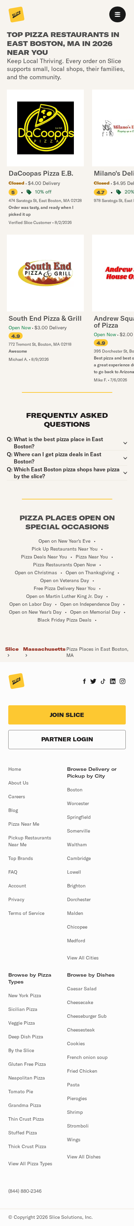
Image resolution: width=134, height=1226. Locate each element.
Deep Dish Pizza (25, 1037)
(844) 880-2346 (25, 1191)
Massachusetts (44, 649)
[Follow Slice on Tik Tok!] (103, 682)
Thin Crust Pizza (26, 1119)
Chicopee (77, 927)
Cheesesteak (81, 1030)
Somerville (78, 831)
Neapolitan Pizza (26, 1078)
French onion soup (87, 1057)
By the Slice (21, 1050)
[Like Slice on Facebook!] (84, 682)
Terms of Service (26, 913)
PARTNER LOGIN (67, 739)
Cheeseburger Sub (87, 1016)
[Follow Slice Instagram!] (123, 682)
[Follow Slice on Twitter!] (93, 682)
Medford (76, 941)
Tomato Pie (20, 1091)
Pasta (73, 1085)
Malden (75, 913)
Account (17, 886)
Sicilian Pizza (22, 1009)
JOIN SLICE (67, 714)
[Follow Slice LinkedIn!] (113, 682)
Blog (13, 810)
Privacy (16, 899)
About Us (18, 783)
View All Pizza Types (30, 1163)
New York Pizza (24, 995)
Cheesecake (80, 1002)
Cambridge (79, 858)
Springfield (79, 817)
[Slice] (16, 15)
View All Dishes (84, 1157)
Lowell (74, 872)
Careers (16, 796)
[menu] (117, 14)
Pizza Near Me (23, 824)
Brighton (76, 886)
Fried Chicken (82, 1071)
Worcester (78, 803)
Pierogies (77, 1098)
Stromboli (78, 1126)
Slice (12, 649)
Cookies (76, 1043)
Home (14, 769)
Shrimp (75, 1112)
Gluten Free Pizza (27, 1064)
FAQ (12, 872)
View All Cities (83, 958)
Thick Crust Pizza (27, 1146)
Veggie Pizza (21, 1023)
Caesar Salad (82, 989)
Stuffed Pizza (22, 1133)
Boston (74, 790)
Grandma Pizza (24, 1105)
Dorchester (79, 899)
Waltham (77, 844)
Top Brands (20, 858)
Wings (73, 1139)
